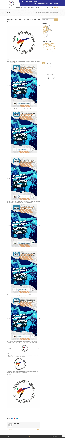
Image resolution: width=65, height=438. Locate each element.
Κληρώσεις (44, 34)
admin (14, 24)
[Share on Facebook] (11, 418)
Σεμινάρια (44, 36)
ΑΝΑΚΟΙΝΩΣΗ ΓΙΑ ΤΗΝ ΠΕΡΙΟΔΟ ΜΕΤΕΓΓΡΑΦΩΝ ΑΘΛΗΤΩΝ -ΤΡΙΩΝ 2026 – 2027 (49, 46)
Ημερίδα (44, 33)
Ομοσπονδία (9, 7)
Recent (43, 63)
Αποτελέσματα (23, 7)
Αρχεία (29, 7)
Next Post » (38, 429)
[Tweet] (12, 418)
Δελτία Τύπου (45, 28)
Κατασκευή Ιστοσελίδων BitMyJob (26, 436)
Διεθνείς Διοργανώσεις (46, 29)
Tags (50, 63)
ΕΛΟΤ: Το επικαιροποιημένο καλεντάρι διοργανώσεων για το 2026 (51, 66)
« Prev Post (9, 429)
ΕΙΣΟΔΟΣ (56, 7)
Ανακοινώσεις (45, 26)
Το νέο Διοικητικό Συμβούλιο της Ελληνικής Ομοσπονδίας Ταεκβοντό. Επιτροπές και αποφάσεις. (50, 49)
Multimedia (32, 7)
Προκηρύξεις (45, 35)
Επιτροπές (44, 32)
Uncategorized (19, 24)
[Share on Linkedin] (17, 418)
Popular (47, 63)
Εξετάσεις (44, 31)
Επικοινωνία (38, 7)
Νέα (13, 7)
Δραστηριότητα (17, 7)
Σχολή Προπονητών (46, 37)
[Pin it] (14, 418)
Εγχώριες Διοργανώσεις (47, 30)
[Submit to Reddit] (15, 418)
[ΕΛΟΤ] (11, 3)
